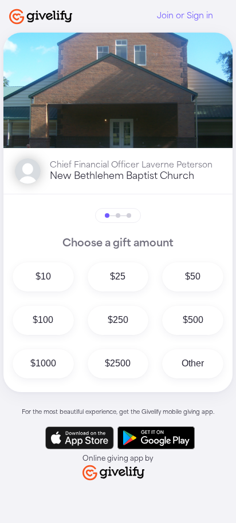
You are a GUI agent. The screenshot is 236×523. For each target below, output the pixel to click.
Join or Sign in (185, 16)
